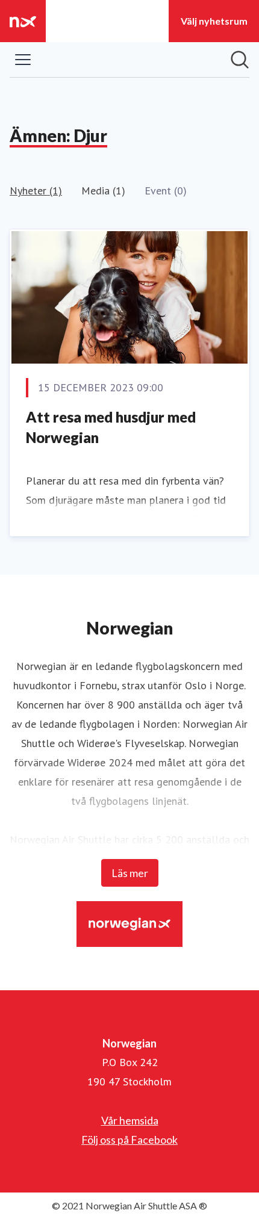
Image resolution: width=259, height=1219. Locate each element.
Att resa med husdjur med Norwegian (111, 427)
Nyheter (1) (36, 190)
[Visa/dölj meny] (23, 59)
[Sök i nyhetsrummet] (239, 59)
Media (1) (103, 190)
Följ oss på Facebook (129, 1139)
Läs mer (129, 872)
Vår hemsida (129, 1120)
